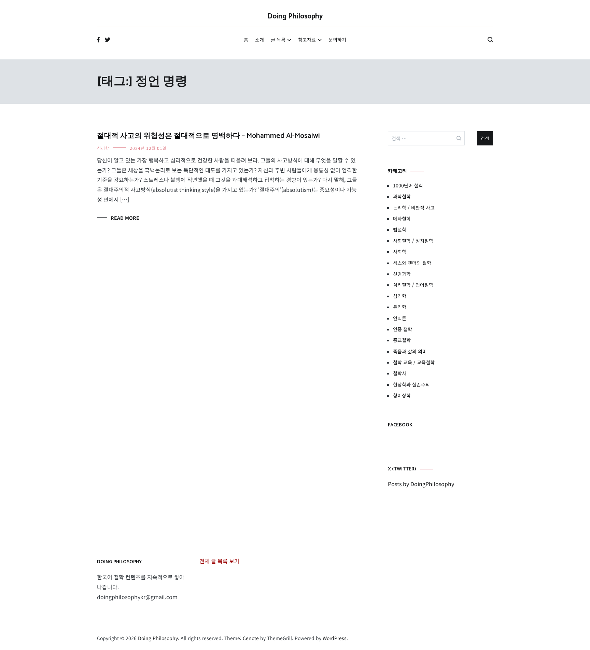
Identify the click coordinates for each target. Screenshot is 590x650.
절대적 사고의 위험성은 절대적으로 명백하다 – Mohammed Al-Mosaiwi (208, 136)
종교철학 (402, 340)
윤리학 (399, 306)
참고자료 (307, 39)
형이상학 (402, 395)
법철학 (399, 229)
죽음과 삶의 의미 (410, 351)
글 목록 (278, 39)
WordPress (335, 638)
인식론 (399, 318)
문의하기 (337, 39)
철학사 (399, 373)
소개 (259, 39)
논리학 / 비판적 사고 (414, 207)
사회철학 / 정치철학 (413, 240)
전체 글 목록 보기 (219, 561)
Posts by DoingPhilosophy (421, 484)
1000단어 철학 (408, 185)
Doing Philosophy (295, 16)
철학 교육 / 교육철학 (414, 362)
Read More (125, 217)
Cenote (251, 638)
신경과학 (402, 273)
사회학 (399, 251)
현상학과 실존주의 (411, 384)
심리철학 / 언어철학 (413, 284)
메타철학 (402, 218)
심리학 (103, 148)
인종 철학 (402, 329)
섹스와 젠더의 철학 (412, 262)
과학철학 (402, 196)
